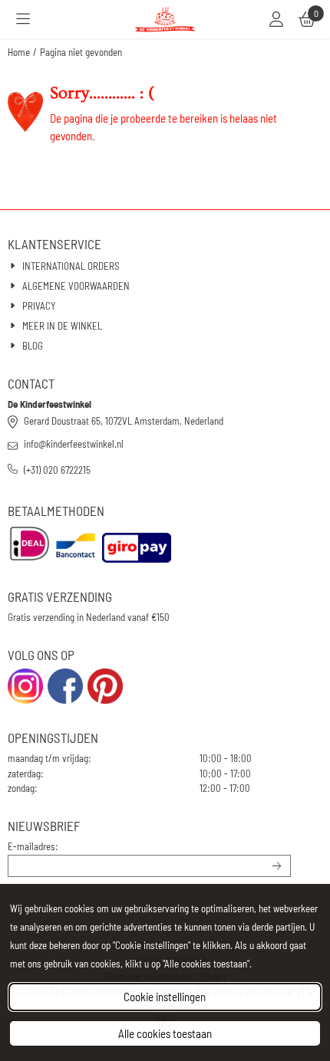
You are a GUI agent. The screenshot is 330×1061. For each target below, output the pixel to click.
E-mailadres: (33, 846)
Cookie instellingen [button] (165, 997)
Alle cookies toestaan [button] (165, 1033)
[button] (23, 19)
